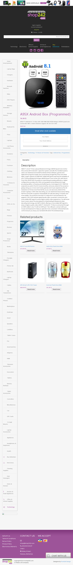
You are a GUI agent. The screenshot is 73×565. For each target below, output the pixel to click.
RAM (8, 359)
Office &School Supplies (33, 45)
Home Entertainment (7, 62)
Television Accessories (8, 365)
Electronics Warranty (9, 546)
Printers (9, 216)
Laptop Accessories (7, 431)
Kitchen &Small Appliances (45, 45)
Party (8, 160)
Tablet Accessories (7, 392)
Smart (9, 318)
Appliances (10, 438)
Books (9, 247)
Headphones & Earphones (9, 444)
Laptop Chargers (7, 278)
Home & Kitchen (7, 485)
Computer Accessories (8, 191)
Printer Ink (10, 266)
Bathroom (10, 272)
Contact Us (27, 536)
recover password (36, 27)
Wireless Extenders (7, 107)
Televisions (10, 252)
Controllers (10, 399)
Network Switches (7, 87)
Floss (8, 135)
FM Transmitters (7, 292)
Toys (8, 198)
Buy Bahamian (11, 457)
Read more (31, 250)
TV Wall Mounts (7, 423)
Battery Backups (7, 385)
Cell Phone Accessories (8, 147)
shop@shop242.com (27, 543)
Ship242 (36, 29)
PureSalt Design (66, 561)
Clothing (9, 171)
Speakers (10, 324)
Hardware (10, 81)
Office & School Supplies (8, 500)
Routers (9, 227)
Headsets (10, 154)
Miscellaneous (11, 405)
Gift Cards (10, 416)
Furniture (10, 165)
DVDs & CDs (11, 204)
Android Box (57, 153)
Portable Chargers (7, 259)
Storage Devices (7, 114)
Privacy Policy (7, 544)
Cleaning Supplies (7, 469)
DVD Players (11, 100)
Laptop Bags (11, 69)
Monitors (9, 177)
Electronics (23, 46)
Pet (8, 341)
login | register (36, 25)
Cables (9, 285)
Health (9, 451)
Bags (8, 210)
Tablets (9, 378)
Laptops (9, 140)
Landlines (10, 330)
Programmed (65, 153)
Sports (9, 233)
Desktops (10, 312)
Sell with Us (6, 536)
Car (8, 411)
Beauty (9, 121)
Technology (13, 46)
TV (21, 155)
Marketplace (65, 46)
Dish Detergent (6, 477)
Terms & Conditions (9, 538)
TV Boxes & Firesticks (8, 184)
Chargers (10, 75)
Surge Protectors (7, 240)
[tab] (26, 160)
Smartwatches (11, 347)
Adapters (10, 353)
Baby (8, 94)
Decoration (10, 372)
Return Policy (6, 541)
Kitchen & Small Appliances (8, 493)
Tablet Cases (11, 335)
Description (25, 160)
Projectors (10, 221)
